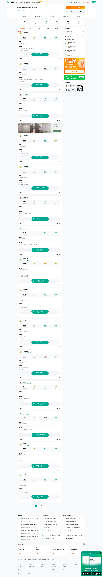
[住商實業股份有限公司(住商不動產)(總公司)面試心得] (74, 54)
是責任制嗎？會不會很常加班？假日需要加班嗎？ (29, 519)
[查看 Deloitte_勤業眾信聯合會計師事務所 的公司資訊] (51, 524)
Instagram (65, 564)
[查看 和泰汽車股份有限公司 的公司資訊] (51, 530)
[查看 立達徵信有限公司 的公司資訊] (74, 538)
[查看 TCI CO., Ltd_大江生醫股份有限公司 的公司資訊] (51, 533)
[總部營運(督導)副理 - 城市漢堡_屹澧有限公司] (77, 550)
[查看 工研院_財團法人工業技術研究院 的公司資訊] (51, 518)
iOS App (30, 564)
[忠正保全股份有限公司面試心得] (74, 51)
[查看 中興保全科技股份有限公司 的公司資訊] (74, 521)
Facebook (65, 567)
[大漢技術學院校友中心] (74, 36)
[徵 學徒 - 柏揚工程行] (43, 550)
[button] (23, 566)
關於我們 (19, 564)
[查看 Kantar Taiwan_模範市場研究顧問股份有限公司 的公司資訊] (51, 535)
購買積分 (19, 567)
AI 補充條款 (54, 566)
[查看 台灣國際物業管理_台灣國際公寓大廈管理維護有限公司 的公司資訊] (74, 535)
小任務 (76, 566)
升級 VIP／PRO (20, 566)
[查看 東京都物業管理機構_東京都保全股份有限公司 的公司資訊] (74, 527)
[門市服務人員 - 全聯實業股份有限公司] (26, 550)
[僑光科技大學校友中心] (74, 34)
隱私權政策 (54, 567)
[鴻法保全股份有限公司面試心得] (74, 47)
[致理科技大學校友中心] (74, 31)
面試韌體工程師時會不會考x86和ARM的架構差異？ (29, 525)
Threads (64, 566)
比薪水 (76, 564)
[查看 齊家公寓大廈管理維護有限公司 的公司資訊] (74, 524)
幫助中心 (53, 569)
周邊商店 (19, 569)
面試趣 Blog (43, 564)
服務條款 (53, 564)
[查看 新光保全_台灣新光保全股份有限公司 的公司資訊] (74, 518)
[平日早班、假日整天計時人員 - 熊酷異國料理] (60, 550)
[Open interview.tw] (18, 559)
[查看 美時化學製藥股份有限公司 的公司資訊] (51, 538)
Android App (31, 566)
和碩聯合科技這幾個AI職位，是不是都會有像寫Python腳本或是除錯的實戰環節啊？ (29, 537)
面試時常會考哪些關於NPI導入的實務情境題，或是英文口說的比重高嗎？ (30, 531)
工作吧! (76, 567)
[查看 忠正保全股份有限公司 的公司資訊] (74, 533)
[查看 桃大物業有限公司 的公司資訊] (74, 530)
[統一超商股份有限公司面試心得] (74, 43)
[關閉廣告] (100, 553)
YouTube (64, 569)
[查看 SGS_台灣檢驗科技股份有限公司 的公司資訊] (51, 521)
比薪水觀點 (42, 566)
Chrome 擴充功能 (32, 567)
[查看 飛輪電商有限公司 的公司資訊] (51, 527)
